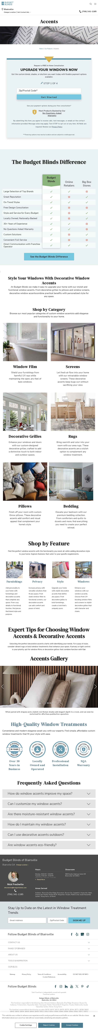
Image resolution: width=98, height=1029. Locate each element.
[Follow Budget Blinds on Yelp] (77, 934)
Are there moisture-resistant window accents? (41, 814)
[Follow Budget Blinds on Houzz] (66, 986)
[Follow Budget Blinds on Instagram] (87, 934)
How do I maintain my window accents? (37, 824)
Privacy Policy (57, 127)
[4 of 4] (52, 703)
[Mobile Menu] (95, 4)
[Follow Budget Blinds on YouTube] (71, 986)
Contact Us (14, 942)
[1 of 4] (45, 703)
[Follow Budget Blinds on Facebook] (71, 934)
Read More (41, 879)
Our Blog (12, 967)
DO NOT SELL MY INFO (80, 974)
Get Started (49, 97)
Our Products (48, 49)
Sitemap (12, 974)
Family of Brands (16, 948)
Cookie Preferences (49, 977)
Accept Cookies (72, 1025)
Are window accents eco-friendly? (32, 845)
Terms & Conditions (44, 974)
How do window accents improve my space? (40, 793)
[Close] (94, 1015)
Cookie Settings (26, 1025)
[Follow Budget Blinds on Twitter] (77, 986)
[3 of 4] (50, 703)
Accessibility (62, 974)
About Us (13, 954)
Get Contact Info (23, 12)
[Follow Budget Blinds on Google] (82, 934)
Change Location (21, 865)
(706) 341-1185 (89, 11)
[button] (10, 12)
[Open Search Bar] (91, 4)
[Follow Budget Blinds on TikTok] (87, 986)
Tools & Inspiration (17, 960)
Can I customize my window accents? (35, 804)
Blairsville (9, 9)
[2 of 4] (48, 703)
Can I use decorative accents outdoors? (36, 834)
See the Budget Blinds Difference (49, 256)
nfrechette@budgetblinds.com (15, 888)
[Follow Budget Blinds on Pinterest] (82, 986)
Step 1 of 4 (51, 83)
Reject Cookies (49, 1025)
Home (41, 49)
